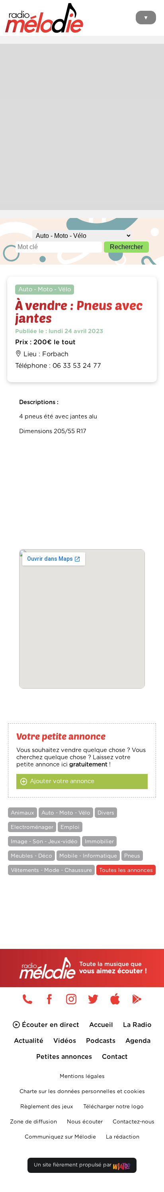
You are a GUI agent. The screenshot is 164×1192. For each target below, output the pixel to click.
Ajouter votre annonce (62, 781)
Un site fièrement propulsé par (73, 1165)
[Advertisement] (82, 126)
